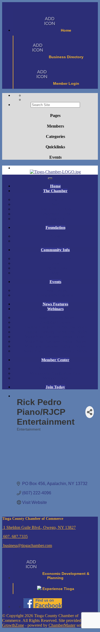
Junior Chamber (55, 241)
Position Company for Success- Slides (55, 332)
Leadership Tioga (55, 214)
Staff (55, 204)
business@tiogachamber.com (27, 545)
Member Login (55, 378)
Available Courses (55, 322)
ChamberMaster (62, 625)
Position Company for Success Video (55, 327)
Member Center (55, 360)
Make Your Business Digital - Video (55, 336)
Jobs (55, 263)
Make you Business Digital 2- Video (55, 346)
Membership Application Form (55, 373)
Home (55, 186)
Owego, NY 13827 (39, 527)
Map (55, 273)
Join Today (55, 387)
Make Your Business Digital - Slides (55, 341)
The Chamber (55, 191)
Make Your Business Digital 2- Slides (55, 351)
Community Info (55, 250)
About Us (55, 199)
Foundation (55, 227)
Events (55, 282)
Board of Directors (55, 209)
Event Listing (55, 290)
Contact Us (55, 218)
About (55, 236)
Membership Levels (55, 368)
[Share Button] (89, 412)
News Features (55, 304)
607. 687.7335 (15, 536)
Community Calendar (55, 295)
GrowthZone (13, 625)
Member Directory (55, 258)
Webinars (55, 309)
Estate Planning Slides (55, 317)
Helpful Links (55, 268)
